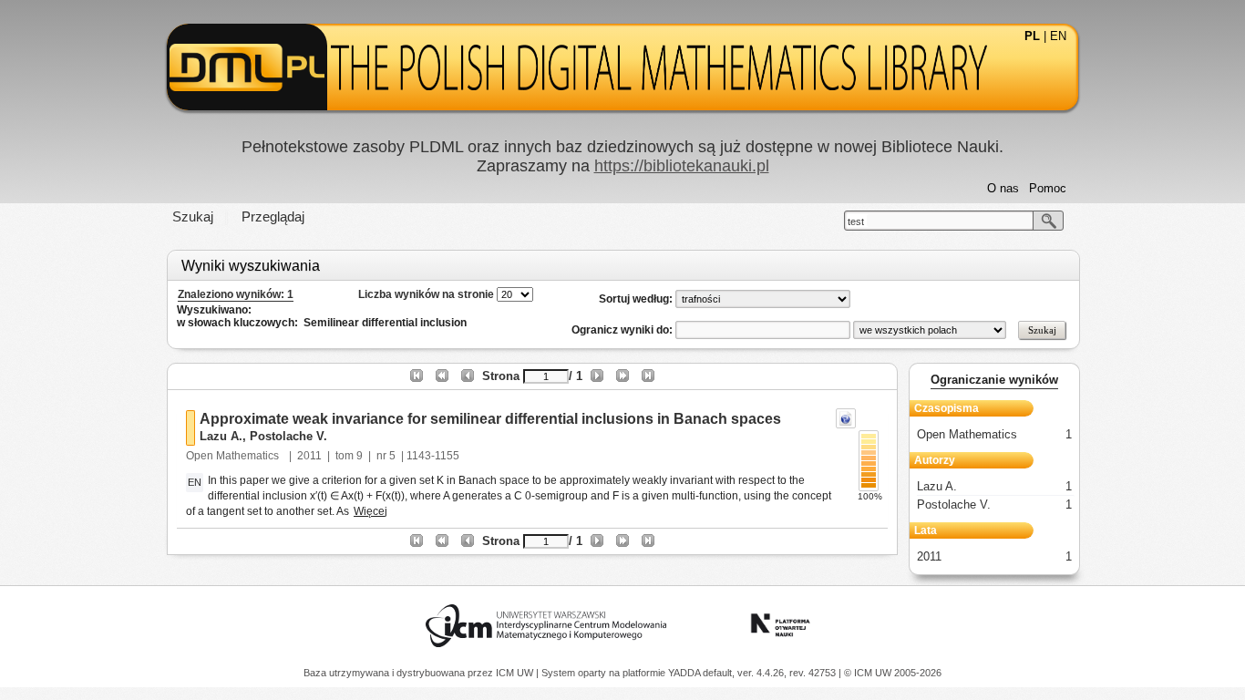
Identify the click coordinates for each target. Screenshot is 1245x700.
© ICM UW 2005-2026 (892, 672)
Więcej (370, 511)
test (856, 221)
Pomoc (1047, 188)
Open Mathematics (234, 455)
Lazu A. (221, 436)
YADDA (685, 672)
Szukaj (192, 216)
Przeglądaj (273, 216)
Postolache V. (288, 436)
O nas (1003, 188)
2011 (309, 455)
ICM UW (516, 672)
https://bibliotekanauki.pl (681, 166)
